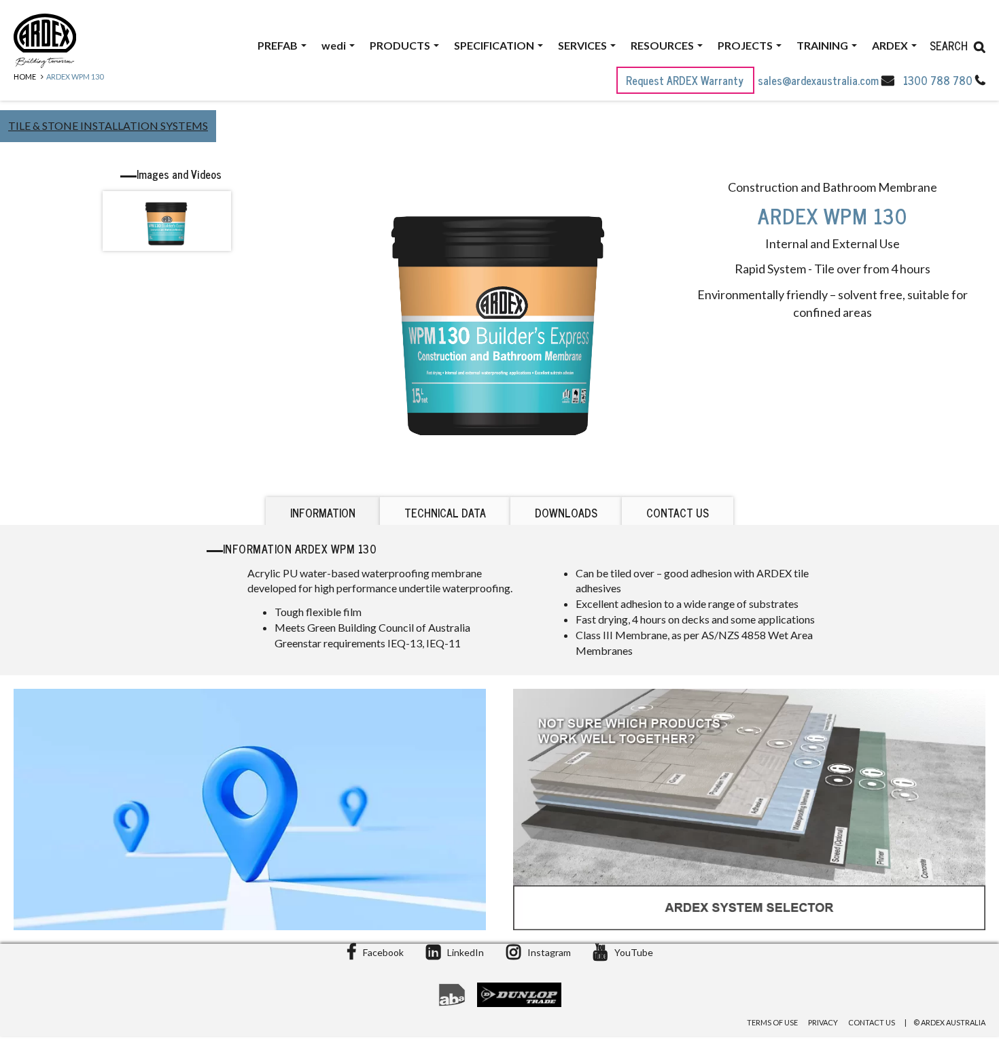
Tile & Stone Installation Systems (108, 125)
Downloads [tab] (566, 513)
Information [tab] (322, 513)
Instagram (549, 952)
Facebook (383, 952)
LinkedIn (465, 952)
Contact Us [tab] (677, 513)
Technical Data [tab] (445, 513)
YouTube (633, 952)
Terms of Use (772, 1022)
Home (25, 76)
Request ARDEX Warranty (686, 80)
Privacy (823, 1022)
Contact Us (871, 1022)
